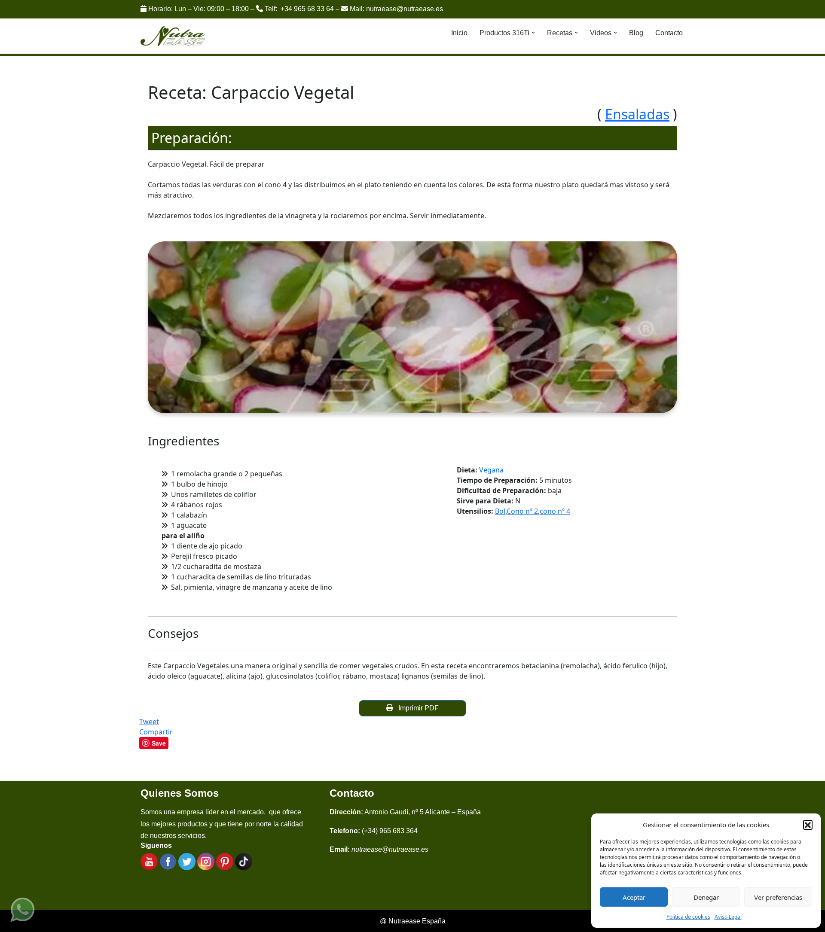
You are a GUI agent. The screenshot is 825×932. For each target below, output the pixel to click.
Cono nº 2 (522, 511)
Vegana (491, 470)
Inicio (459, 33)
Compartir (156, 732)
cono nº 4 (555, 511)
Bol (500, 511)
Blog (636, 33)
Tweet (149, 721)
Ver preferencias (778, 897)
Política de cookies (688, 916)
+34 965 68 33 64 (307, 8)
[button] (808, 824)
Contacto (669, 33)
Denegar (706, 897)
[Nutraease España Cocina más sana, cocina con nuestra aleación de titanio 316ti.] (173, 36)
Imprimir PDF (417, 708)
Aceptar (634, 897)
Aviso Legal (728, 916)
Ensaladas (637, 114)
